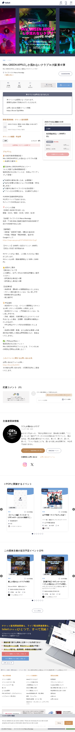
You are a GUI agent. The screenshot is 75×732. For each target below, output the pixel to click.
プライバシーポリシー (57, 682)
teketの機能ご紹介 (31, 687)
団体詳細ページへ (54, 450)
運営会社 (53, 693)
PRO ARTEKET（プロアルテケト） (12, 693)
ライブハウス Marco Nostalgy (24, 729)
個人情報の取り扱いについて (59, 687)
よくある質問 (6, 690)
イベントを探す (6, 679)
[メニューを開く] (71, 3)
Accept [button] (68, 723)
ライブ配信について (32, 690)
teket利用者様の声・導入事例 (35, 693)
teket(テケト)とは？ (32, 679)
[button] (32, 533)
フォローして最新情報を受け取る (33, 450)
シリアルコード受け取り (9, 696)
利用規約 (53, 679)
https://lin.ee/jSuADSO (11, 365)
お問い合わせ (54, 699)
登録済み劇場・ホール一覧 (34, 699)
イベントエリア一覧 (7, 685)
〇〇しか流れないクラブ (30, 426)
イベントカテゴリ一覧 (8, 682)
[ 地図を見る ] (9, 75)
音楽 (4, 60)
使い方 (4, 687)
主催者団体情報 (65, 73)
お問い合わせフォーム (47, 457)
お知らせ (53, 696)
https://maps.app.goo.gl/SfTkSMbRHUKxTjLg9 (20, 240)
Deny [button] (59, 723)
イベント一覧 (22, 670)
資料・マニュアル (31, 696)
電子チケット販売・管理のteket (9, 670)
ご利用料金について (32, 685)
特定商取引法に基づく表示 (58, 690)
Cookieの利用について (57, 685)
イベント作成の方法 (32, 682)
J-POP (9, 60)
